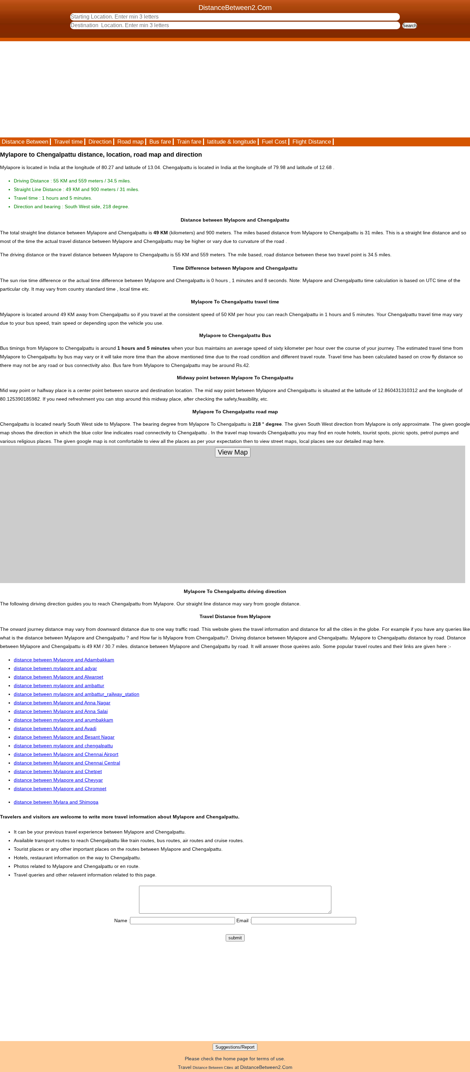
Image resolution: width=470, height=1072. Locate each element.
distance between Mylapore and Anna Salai (61, 711)
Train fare (189, 141)
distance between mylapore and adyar (55, 668)
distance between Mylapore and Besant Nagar (64, 737)
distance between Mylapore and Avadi (55, 728)
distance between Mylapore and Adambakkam (64, 659)
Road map (130, 141)
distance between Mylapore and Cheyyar (58, 780)
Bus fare (160, 141)
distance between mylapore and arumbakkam (63, 720)
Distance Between (25, 141)
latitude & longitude (231, 141)
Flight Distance (311, 141)
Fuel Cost (274, 141)
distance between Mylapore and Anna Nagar (62, 702)
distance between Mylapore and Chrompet (60, 788)
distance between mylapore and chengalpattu (63, 745)
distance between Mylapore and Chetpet (58, 771)
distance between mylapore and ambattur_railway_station (76, 694)
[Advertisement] (206, 89)
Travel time (68, 141)
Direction (99, 141)
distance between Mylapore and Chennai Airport (66, 754)
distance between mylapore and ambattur (59, 685)
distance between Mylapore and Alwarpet (58, 677)
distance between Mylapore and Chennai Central (67, 763)
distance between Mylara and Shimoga (56, 802)
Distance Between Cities (213, 1067)
